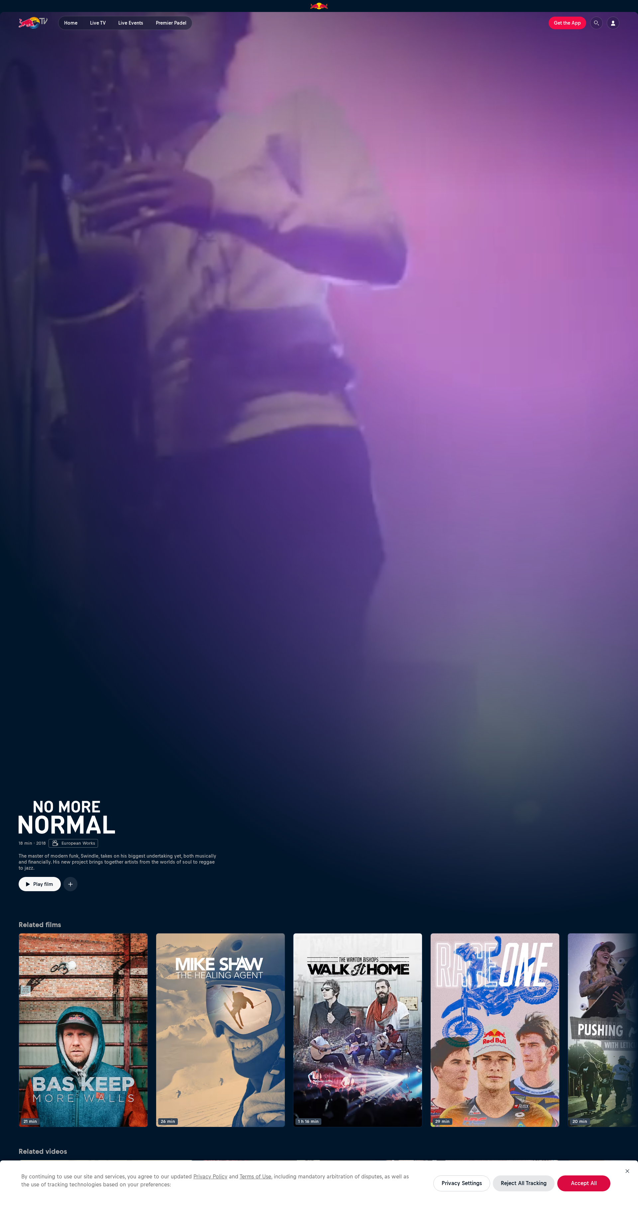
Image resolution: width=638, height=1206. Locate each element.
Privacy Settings (462, 1183)
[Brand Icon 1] (319, 6)
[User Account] (613, 23)
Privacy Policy (210, 1176)
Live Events (130, 23)
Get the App (567, 23)
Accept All (584, 1183)
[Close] (627, 1171)
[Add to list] (70, 884)
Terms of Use (255, 1176)
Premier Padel (171, 23)
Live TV (98, 23)
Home (70, 23)
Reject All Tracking (524, 1183)
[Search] (596, 23)
